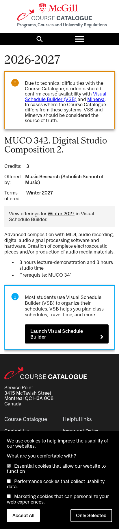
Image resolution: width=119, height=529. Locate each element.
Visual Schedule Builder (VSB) (65, 96)
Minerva (96, 99)
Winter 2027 (61, 213)
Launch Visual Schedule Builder (56, 334)
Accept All (23, 515)
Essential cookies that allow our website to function (56, 468)
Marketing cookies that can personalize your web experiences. (58, 498)
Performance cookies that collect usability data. (56, 483)
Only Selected (91, 515)
